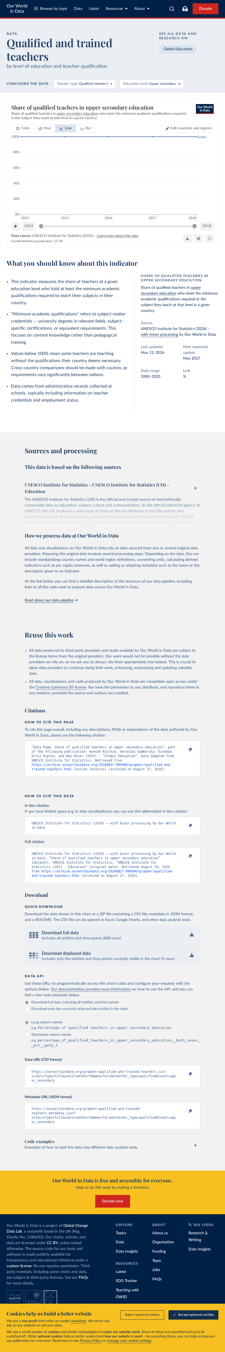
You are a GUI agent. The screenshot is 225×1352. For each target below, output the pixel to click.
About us (160, 1233)
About (139, 9)
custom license (19, 1266)
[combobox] (172, 9)
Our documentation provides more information (91, 989)
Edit (191, 128)
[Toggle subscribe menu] (184, 8)
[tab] (23, 128)
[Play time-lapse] (15, 226)
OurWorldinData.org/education (31, 241)
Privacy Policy (91, 1341)
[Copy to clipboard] (184, 749)
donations (78, 1321)
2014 (28, 226)
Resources (114, 9)
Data (78, 9)
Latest (94, 9)
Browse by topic (54, 9)
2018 (207, 226)
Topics (121, 1233)
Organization (163, 1242)
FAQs (83, 1278)
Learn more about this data (117, 236)
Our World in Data (17, 8)
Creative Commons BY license (61, 687)
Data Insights (127, 1251)
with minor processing (159, 335)
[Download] (187, 238)
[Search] (172, 9)
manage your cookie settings (129, 1341)
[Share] (198, 238)
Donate (205, 9)
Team (156, 1261)
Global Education (178, 49)
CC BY (59, 241)
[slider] (41, 226)
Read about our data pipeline (49, 600)
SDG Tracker (126, 1281)
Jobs (156, 1270)
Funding (159, 1251)
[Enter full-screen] (209, 238)
